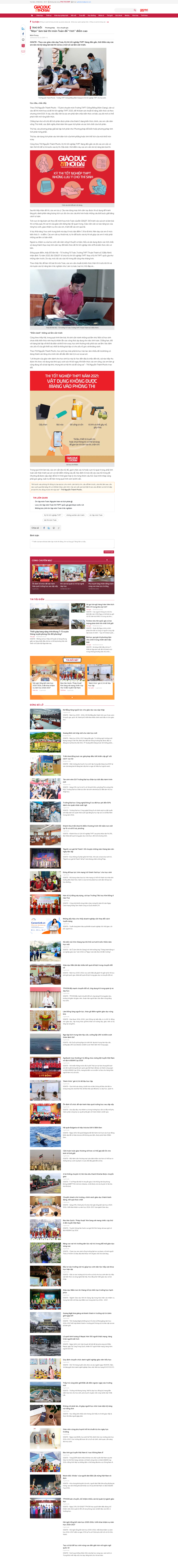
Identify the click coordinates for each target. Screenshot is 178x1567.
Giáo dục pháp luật (61, 15)
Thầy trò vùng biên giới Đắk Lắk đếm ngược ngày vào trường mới (87, 1384)
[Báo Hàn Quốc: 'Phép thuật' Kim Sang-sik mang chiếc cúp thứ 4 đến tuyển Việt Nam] (44, 672)
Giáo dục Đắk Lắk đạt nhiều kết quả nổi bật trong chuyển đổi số (88, 966)
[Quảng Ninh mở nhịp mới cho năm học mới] (45, 742)
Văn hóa (135, 15)
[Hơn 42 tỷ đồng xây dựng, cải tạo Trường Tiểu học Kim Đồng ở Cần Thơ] (45, 904)
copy (59, 528)
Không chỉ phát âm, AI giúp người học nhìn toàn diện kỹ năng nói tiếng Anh (87, 1407)
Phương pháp (50, 28)
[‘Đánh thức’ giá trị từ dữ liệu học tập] (72, 672)
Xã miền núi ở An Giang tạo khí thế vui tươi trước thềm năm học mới (87, 943)
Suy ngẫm (63, 688)
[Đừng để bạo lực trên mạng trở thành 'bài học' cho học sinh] (45, 881)
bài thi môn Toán (50, 520)
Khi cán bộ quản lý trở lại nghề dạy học (44, 585)
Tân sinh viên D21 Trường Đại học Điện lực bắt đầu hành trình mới (87, 781)
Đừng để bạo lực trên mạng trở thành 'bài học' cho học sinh (87, 872)
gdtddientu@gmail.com (84, 2)
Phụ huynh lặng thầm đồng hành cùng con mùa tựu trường (73, 585)
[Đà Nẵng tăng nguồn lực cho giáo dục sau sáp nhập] (45, 719)
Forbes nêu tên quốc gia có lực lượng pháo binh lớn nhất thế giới (99, 622)
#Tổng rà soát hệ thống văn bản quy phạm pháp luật (55, 22)
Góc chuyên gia (62, 28)
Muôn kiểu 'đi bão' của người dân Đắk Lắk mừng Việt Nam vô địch (87, 1477)
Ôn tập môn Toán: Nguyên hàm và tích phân (53, 502)
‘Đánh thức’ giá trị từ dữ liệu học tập (71, 684)
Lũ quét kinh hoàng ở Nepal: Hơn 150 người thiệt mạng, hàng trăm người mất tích (87, 1338)
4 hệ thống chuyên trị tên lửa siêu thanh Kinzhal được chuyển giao (88, 1175)
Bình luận (23, 45)
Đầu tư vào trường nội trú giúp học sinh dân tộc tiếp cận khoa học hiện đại (88, 1268)
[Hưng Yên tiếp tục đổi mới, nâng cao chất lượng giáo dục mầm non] (102, 573)
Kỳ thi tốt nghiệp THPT (52, 515)
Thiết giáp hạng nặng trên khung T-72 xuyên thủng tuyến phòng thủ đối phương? (49, 633)
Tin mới (23, 51)
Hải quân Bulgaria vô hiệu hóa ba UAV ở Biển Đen (82, 1128)
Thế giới (110, 15)
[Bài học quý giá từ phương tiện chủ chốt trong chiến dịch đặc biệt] (78, 640)
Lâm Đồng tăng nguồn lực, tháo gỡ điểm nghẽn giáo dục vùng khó (88, 1013)
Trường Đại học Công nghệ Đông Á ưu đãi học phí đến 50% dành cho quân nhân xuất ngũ (87, 804)
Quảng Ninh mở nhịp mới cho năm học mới (80, 733)
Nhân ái (101, 15)
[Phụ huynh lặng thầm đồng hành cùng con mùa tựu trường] (74, 573)
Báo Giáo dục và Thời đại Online (42, 8)
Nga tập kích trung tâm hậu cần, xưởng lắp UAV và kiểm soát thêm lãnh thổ (87, 1036)
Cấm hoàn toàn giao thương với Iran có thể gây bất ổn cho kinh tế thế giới (87, 1152)
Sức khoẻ (118, 15)
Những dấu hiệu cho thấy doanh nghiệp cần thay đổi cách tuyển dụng (86, 920)
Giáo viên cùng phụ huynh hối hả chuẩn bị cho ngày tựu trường (85, 1430)
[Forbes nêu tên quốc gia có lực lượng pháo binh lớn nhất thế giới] (78, 624)
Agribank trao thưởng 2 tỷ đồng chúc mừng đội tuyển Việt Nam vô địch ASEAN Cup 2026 (88, 1059)
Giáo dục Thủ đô (144, 10)
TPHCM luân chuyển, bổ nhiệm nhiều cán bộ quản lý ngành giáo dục (88, 1500)
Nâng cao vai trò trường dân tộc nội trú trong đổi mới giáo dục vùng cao (88, 1245)
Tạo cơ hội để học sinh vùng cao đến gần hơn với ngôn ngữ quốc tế (87, 1546)
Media (127, 15)
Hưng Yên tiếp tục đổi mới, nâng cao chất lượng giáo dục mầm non (101, 586)
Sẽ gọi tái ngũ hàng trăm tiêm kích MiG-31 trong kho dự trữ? (100, 606)
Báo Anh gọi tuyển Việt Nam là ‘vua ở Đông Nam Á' (83, 1453)
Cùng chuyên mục (42, 560)
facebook (23, 33)
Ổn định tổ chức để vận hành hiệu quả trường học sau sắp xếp (88, 1104)
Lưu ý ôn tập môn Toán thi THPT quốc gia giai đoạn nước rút (59, 505)
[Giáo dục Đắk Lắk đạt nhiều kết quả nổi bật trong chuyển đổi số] (45, 974)
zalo (23, 28)
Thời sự (48, 15)
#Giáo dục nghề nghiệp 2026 (79, 22)
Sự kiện (35, 22)
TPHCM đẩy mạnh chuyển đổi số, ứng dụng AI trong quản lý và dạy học (88, 989)
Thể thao (144, 15)
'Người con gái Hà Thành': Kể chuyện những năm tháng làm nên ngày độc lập (88, 850)
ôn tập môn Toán (96, 515)
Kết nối (73, 15)
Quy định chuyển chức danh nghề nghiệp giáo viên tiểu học (87, 1360)
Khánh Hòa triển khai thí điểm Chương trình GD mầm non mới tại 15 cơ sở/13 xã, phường (88, 827)
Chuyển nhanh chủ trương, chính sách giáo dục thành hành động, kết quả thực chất (87, 1198)
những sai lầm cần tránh (75, 515)
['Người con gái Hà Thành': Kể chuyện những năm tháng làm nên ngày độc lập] (45, 858)
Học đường (92, 15)
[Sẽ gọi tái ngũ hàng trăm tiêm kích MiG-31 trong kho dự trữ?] (78, 608)
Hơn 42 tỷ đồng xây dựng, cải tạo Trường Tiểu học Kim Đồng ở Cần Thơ (88, 897)
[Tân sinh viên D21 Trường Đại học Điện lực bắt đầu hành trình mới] (45, 788)
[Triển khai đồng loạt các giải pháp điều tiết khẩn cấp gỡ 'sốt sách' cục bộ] (45, 765)
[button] (105, 559)
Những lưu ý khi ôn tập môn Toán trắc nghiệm (53, 508)
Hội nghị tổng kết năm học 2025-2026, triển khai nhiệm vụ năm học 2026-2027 (88, 1523)
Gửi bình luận (108, 552)
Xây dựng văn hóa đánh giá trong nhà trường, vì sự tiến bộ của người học (99, 685)
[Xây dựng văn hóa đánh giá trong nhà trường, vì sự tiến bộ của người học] (100, 672)
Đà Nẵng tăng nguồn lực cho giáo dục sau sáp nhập (84, 710)
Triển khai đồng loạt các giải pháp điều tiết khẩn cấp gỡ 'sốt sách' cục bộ (87, 757)
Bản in (23, 38)
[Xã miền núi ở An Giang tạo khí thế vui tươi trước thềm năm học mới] (45, 951)
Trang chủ (32, 15)
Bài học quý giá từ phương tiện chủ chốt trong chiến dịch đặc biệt (98, 639)
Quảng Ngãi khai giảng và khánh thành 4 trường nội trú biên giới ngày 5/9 (87, 1314)
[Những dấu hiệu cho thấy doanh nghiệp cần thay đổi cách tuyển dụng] (45, 928)
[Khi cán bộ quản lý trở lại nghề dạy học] (45, 573)
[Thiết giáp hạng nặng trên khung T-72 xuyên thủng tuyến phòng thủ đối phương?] (49, 616)
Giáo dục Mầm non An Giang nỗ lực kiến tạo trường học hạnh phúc (88, 1291)
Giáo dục (39, 15)
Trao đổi (82, 15)
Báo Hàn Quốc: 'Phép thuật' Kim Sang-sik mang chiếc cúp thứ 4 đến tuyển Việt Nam (44, 685)
